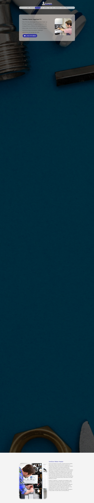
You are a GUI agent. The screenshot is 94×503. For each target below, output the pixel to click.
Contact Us (62, 7)
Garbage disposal (57, 7)
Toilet (52, 7)
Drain (42, 7)
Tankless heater (37, 7)
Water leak (45, 7)
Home (28, 7)
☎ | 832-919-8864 (30, 36)
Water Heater (32, 7)
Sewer (50, 7)
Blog (66, 7)
